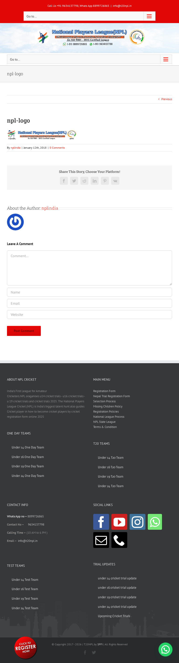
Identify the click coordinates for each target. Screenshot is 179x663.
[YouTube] (119, 522)
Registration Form (104, 391)
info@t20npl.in (122, 5)
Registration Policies (106, 412)
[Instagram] (137, 522)
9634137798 (36, 524)
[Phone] (119, 540)
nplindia (16, 147)
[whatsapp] (25, 637)
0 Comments (57, 147)
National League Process (108, 417)
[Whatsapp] (155, 522)
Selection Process (104, 401)
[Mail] (101, 540)
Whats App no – (17, 516)
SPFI (100, 644)
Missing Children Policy (107, 406)
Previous (166, 99)
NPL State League (104, 422)
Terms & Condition (105, 427)
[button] (165, 649)
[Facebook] (101, 522)
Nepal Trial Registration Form (111, 396)
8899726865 (36, 516)
